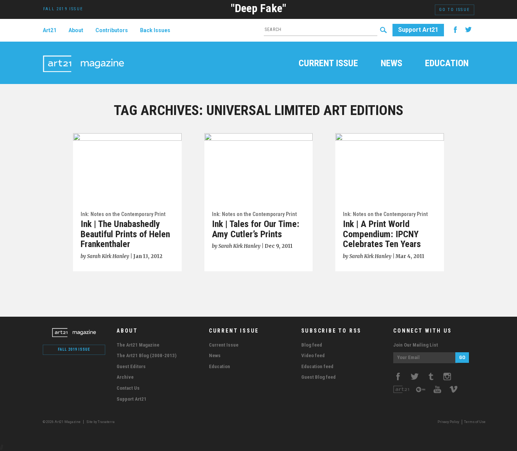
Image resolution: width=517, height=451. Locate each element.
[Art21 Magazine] (83, 54)
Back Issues (155, 30)
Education (447, 63)
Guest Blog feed (318, 377)
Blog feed (311, 345)
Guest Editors (131, 366)
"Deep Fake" (258, 8)
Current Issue (328, 63)
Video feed (313, 355)
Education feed (317, 366)
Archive (125, 377)
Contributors (111, 30)
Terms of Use (475, 422)
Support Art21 (418, 29)
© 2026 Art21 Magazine (62, 422)
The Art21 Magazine (138, 345)
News (391, 63)
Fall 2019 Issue (74, 349)
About (76, 30)
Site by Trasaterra (100, 422)
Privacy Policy (448, 422)
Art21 (49, 30)
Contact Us (128, 388)
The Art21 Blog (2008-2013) (146, 355)
